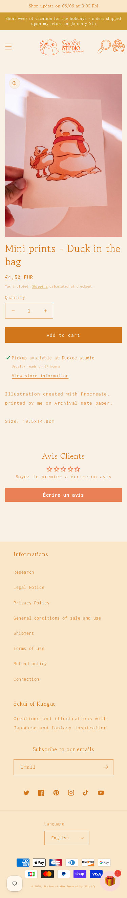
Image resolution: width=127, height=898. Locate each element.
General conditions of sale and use (57, 618)
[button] (8, 46)
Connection (26, 679)
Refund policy (30, 663)
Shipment (24, 633)
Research (24, 572)
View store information (40, 375)
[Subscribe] (105, 767)
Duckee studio (54, 886)
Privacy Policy (31, 602)
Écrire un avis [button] (63, 495)
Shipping (40, 286)
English (60, 838)
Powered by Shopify (81, 886)
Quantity (15, 297)
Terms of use (29, 648)
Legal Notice (29, 587)
